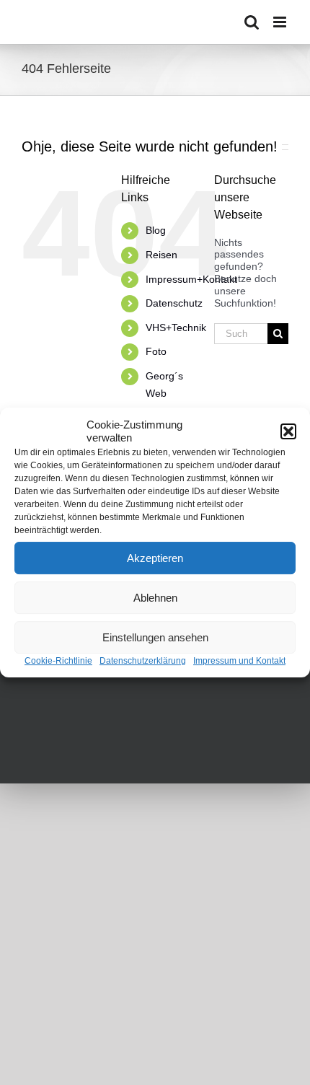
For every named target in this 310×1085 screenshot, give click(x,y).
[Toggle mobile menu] (280, 22)
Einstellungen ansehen (155, 637)
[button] (288, 431)
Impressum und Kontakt (239, 661)
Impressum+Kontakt (191, 279)
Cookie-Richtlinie (58, 661)
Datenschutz (174, 303)
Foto (156, 351)
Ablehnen (155, 598)
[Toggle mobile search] (251, 22)
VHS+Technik (176, 327)
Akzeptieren (155, 558)
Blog (156, 230)
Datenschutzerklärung (142, 661)
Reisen (161, 254)
